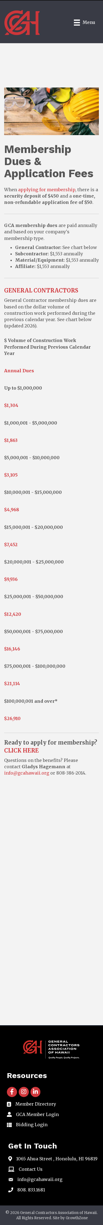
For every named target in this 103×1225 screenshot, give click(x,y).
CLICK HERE (21, 750)
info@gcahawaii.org (26, 773)
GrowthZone (77, 1218)
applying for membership (46, 189)
